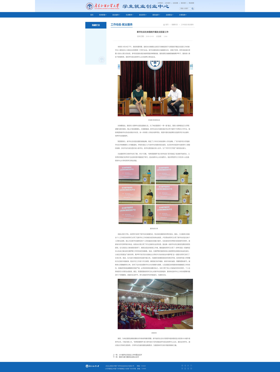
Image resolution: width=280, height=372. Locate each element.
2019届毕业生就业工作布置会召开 (130, 355)
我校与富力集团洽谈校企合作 (129, 357)
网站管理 (191, 3)
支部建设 (169, 15)
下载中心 (93, 20)
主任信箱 (176, 3)
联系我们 (183, 3)
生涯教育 (129, 15)
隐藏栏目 (175, 24)
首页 (91, 15)
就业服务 (115, 15)
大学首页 (160, 3)
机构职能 (102, 15)
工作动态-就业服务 (187, 24)
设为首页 (168, 3)
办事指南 (182, 15)
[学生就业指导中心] (127, 6)
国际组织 (155, 15)
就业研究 (142, 15)
